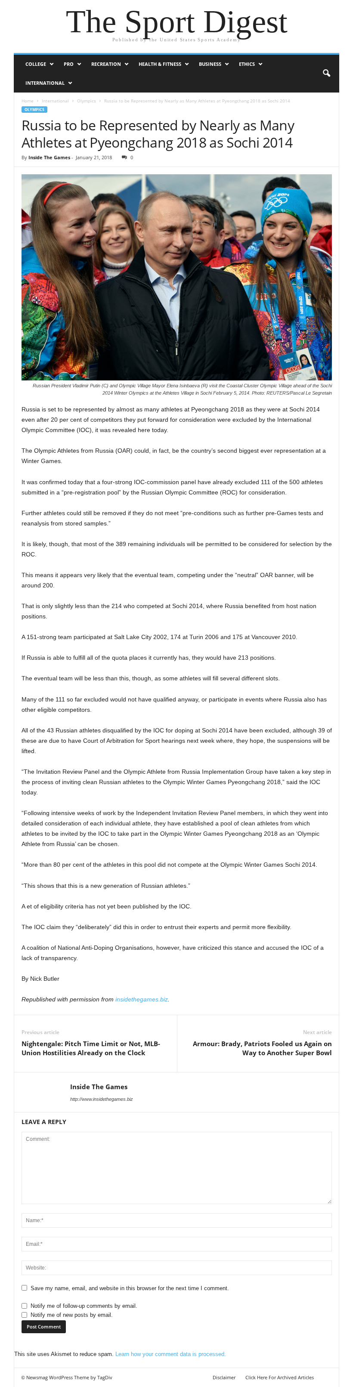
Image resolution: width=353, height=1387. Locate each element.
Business (210, 64)
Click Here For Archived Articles (279, 1377)
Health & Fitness (160, 64)
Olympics (86, 101)
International (45, 83)
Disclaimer (224, 1377)
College (35, 64)
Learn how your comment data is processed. (170, 1354)
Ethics (247, 64)
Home (28, 101)
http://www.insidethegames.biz (101, 1099)
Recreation (106, 64)
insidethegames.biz (141, 999)
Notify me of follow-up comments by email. (84, 1306)
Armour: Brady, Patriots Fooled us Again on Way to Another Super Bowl (262, 1048)
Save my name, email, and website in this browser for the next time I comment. (130, 1288)
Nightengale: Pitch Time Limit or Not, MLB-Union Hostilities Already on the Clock (91, 1048)
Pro (69, 64)
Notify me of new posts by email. (72, 1315)
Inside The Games (49, 157)
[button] (326, 73)
